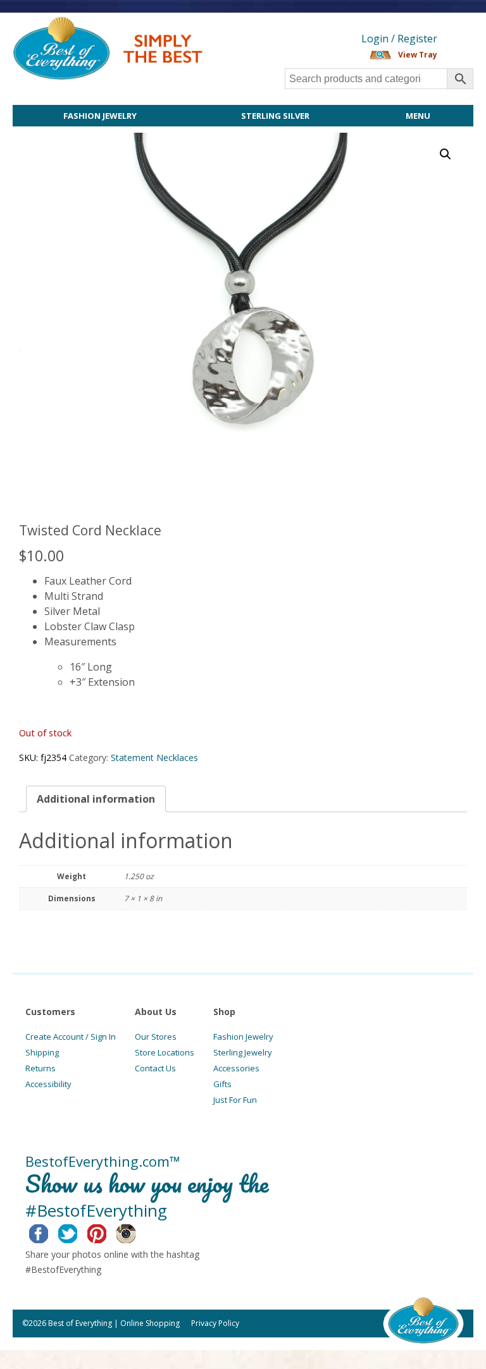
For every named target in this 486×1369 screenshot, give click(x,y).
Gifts (222, 1084)
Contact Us (155, 1068)
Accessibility (48, 1084)
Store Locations (164, 1052)
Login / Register (399, 39)
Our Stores (156, 1036)
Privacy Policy (215, 1323)
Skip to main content (251, 23)
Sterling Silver (275, 115)
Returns (40, 1068)
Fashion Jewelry (100, 115)
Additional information (96, 799)
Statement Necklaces (154, 757)
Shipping (42, 1052)
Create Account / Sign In (70, 1036)
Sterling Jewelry (242, 1052)
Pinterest (106, 1232)
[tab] (96, 799)
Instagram (135, 1232)
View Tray (417, 54)
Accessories (236, 1068)
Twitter (77, 1232)
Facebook (48, 1232)
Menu (418, 115)
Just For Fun (235, 1099)
